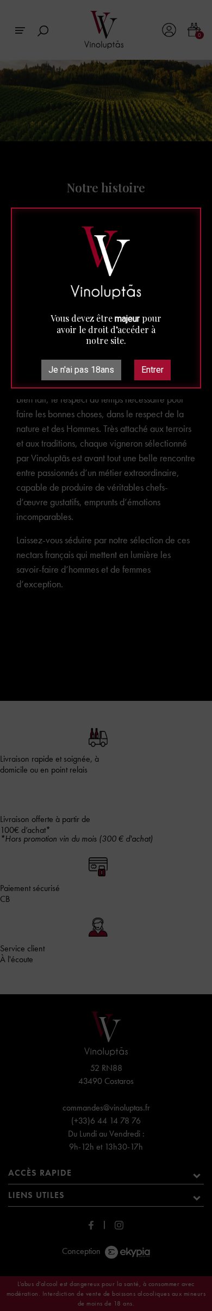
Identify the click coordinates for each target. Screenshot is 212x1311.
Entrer (152, 370)
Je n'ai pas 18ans (81, 370)
